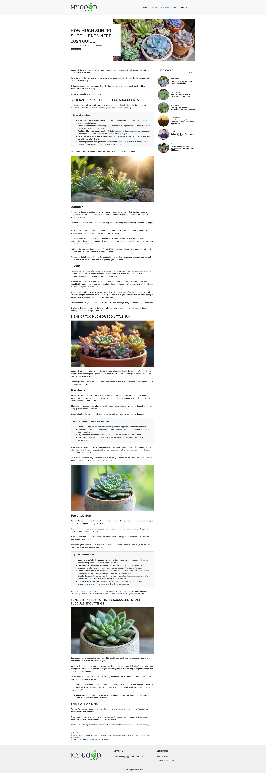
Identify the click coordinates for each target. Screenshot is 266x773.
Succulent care (106, 735)
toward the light (84, 579)
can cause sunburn (134, 131)
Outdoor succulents (93, 735)
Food (175, 7)
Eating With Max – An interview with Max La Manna (183, 135)
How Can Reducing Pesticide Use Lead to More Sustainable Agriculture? (182, 122)
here (105, 698)
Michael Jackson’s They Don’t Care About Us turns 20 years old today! (182, 148)
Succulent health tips (119, 735)
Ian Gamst (74, 46)
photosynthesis (100, 303)
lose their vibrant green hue (108, 427)
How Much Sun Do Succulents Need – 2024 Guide (182, 82)
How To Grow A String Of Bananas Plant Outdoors (90, 740)
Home (145, 7)
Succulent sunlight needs (136, 735)
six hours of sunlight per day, (123, 105)
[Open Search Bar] (192, 7)
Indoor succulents (79, 735)
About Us (184, 7)
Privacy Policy (162, 757)
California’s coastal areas (101, 215)
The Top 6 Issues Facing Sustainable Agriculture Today (183, 109)
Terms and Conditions (166, 760)
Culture (154, 7)
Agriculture (165, 7)
